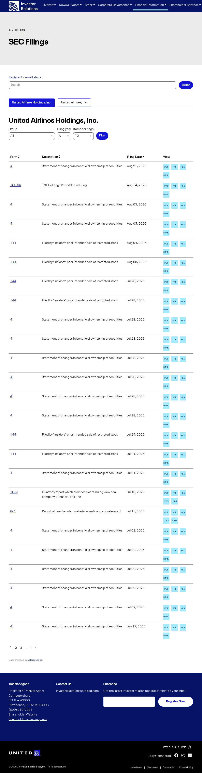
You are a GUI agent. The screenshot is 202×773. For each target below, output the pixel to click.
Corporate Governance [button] (113, 5)
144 (13, 243)
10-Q (14, 492)
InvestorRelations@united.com (77, 691)
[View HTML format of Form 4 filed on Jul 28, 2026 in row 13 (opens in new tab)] (166, 386)
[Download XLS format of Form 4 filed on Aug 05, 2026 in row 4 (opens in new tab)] (183, 205)
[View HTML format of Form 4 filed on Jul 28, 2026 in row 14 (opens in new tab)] (166, 405)
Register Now (175, 701)
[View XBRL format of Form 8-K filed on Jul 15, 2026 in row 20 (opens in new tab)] (166, 521)
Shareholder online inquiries (28, 719)
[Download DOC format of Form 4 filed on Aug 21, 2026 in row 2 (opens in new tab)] (174, 167)
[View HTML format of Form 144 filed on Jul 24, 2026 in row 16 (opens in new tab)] (166, 444)
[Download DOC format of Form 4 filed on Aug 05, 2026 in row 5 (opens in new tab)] (174, 224)
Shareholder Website (23, 714)
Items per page (83, 129)
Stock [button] (89, 5)
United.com (136, 767)
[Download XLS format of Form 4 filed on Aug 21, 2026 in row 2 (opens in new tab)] (183, 167)
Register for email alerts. (25, 77)
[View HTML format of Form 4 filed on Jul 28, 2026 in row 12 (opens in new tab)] (166, 367)
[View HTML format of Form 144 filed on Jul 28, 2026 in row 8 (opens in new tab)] (166, 290)
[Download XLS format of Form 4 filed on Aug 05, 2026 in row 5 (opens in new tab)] (183, 224)
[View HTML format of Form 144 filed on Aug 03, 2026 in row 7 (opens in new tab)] (166, 271)
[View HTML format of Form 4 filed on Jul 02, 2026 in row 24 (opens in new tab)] (166, 597)
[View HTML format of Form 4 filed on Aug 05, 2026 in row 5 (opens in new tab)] (166, 233)
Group (13, 129)
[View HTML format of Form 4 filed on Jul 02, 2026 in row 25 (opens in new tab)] (166, 616)
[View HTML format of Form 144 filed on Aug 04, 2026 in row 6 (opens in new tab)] (166, 252)
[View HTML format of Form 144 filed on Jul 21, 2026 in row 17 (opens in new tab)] (166, 463)
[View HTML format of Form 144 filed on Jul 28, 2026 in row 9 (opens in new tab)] (166, 310)
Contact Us (168, 767)
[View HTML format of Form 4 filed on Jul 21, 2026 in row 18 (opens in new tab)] (166, 482)
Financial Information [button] (149, 5)
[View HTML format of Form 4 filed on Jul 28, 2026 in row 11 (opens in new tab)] (166, 348)
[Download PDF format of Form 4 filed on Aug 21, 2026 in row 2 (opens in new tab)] (166, 167)
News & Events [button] (69, 5)
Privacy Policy (186, 767)
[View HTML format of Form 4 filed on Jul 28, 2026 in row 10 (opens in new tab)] (166, 329)
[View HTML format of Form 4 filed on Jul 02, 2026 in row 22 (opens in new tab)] (166, 559)
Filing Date (134, 157)
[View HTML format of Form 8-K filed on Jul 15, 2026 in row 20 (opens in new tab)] (174, 521)
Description (50, 157)
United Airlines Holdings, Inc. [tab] (31, 102)
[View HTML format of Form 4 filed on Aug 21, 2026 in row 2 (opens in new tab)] (166, 175)
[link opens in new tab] (25, 753)
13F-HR (15, 185)
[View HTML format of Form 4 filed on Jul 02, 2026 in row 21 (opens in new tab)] (166, 540)
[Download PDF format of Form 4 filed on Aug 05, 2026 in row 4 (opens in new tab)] (166, 205)
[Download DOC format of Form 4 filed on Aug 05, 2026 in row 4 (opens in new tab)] (174, 205)
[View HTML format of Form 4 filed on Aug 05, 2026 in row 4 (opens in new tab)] (166, 214)
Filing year (64, 129)
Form (13, 157)
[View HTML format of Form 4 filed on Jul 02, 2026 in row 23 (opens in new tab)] (166, 578)
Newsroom (152, 767)
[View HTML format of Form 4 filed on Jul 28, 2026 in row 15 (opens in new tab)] (166, 425)
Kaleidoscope (34, 660)
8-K (12, 511)
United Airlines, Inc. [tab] (74, 102)
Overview (49, 5)
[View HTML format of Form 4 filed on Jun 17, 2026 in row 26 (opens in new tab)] (166, 636)
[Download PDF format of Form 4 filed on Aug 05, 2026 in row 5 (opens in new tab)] (166, 224)
